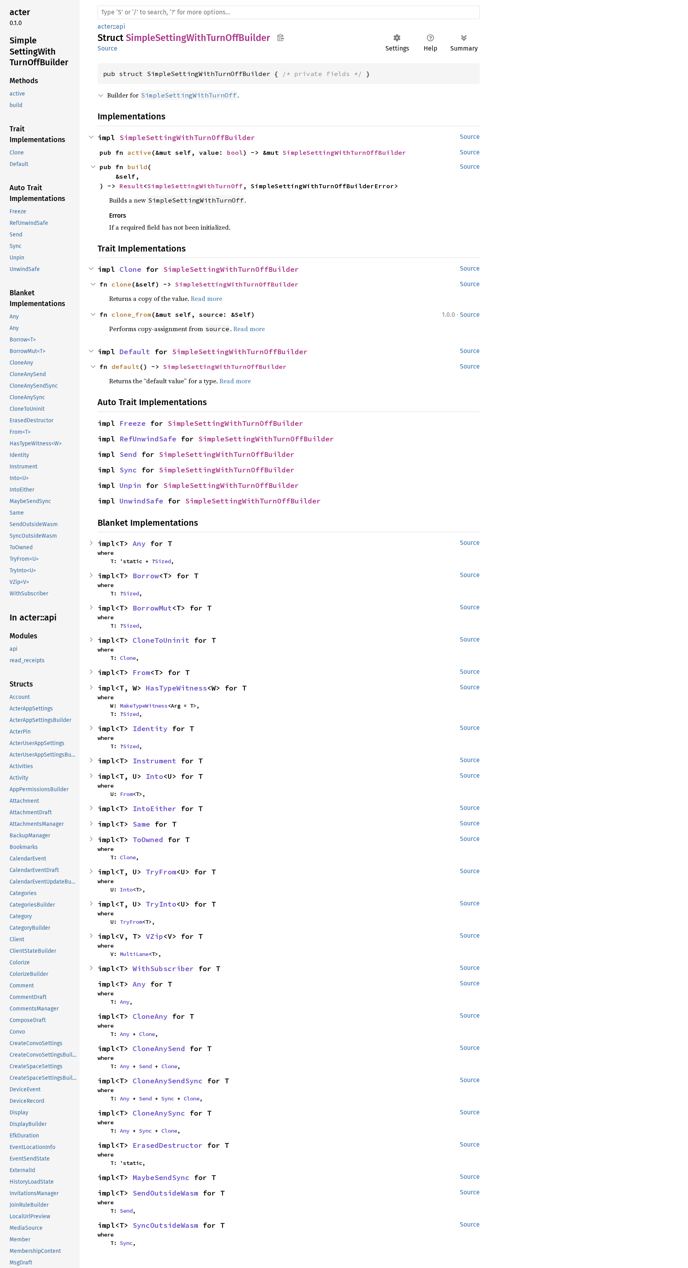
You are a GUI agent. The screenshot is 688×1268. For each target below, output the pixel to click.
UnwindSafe (141, 500)
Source (107, 48)
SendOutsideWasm (165, 1193)
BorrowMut (152, 608)
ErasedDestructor (168, 1145)
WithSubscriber (163, 968)
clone (121, 284)
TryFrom (161, 871)
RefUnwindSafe (147, 438)
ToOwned (148, 839)
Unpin (130, 485)
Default (134, 351)
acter (105, 26)
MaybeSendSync (161, 1177)
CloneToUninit (161, 640)
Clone (130, 269)
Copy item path (280, 37)
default (125, 367)
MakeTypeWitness (144, 705)
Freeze (132, 423)
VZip (154, 936)
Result (131, 186)
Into (154, 776)
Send (128, 454)
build (137, 167)
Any (139, 543)
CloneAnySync (159, 1113)
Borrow (146, 575)
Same (141, 824)
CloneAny (150, 1016)
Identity (150, 728)
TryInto (161, 904)
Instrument (154, 760)
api (120, 26)
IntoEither (154, 808)
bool (235, 152)
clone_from (131, 314)
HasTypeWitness (176, 688)
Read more (206, 298)
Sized (163, 561)
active (139, 152)
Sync (128, 469)
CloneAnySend (159, 1048)
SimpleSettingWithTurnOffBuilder (187, 137)
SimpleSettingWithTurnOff (195, 186)
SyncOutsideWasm (165, 1225)
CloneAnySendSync (168, 1080)
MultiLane (134, 954)
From (141, 672)
